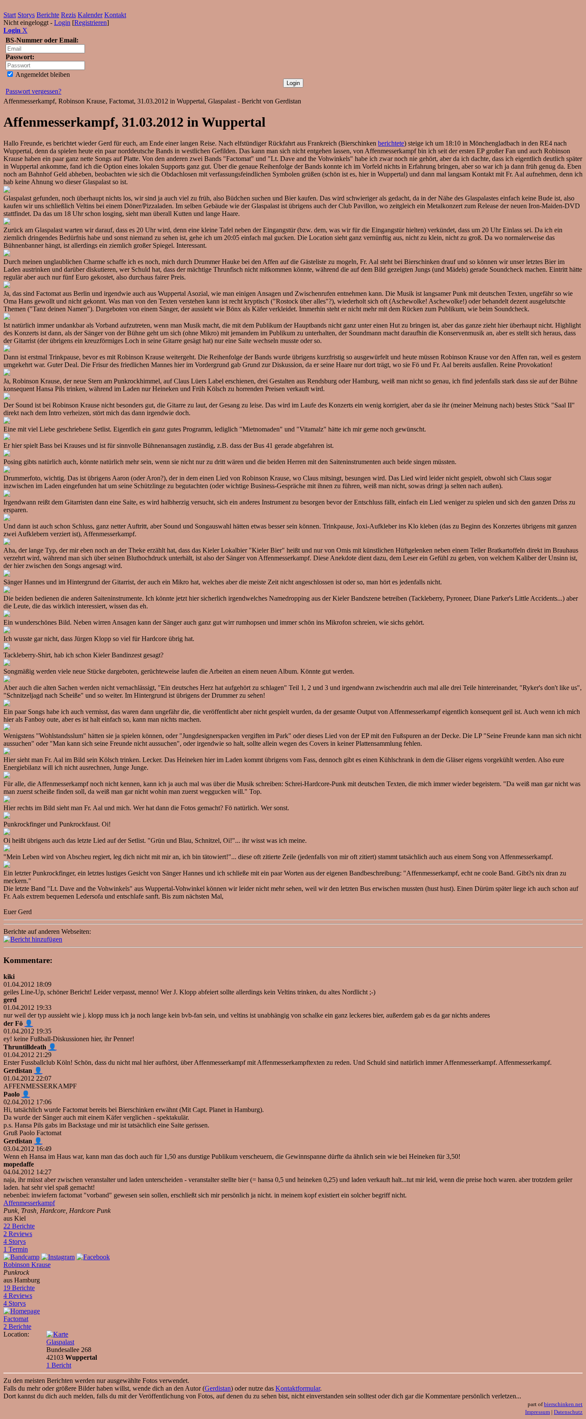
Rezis (68, 14)
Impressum (537, 1412)
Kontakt (115, 14)
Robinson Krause (27, 1264)
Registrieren (90, 22)
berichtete (391, 143)
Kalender (90, 14)
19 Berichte (19, 1287)
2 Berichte (17, 1326)
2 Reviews (17, 1233)
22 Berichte (19, 1226)
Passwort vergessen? (33, 91)
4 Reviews (17, 1295)
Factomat (15, 1318)
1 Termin (15, 1249)
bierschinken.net (563, 1404)
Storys (26, 14)
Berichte (47, 14)
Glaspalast (60, 1342)
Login (62, 22)
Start (9, 14)
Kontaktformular (297, 1388)
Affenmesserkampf (29, 1202)
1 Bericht (58, 1365)
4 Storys (14, 1241)
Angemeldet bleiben (42, 74)
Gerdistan (218, 1388)
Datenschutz (568, 1412)
